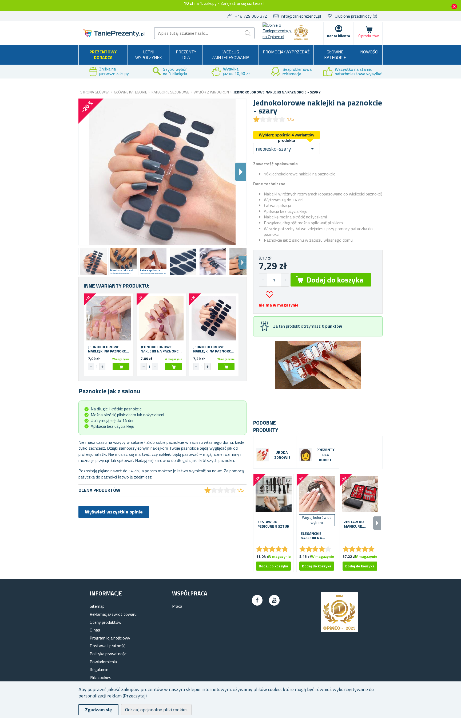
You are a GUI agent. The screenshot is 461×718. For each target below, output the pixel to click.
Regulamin (99, 669)
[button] (285, 280)
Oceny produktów (105, 622)
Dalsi (240, 172)
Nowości (369, 52)
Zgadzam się (98, 709)
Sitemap (97, 606)
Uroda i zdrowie (282, 455)
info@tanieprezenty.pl (301, 16)
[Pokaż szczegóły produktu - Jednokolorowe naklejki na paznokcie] (108, 318)
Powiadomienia (103, 661)
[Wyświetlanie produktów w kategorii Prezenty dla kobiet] (305, 454)
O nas (95, 630)
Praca (177, 606)
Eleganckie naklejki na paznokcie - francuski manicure (311, 535)
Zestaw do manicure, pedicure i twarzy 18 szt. (358, 524)
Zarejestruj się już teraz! (242, 3)
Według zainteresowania (230, 55)
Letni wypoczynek (148, 55)
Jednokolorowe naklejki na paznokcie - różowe (108, 349)
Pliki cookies (100, 677)
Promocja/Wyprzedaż (286, 52)
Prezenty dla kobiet (325, 454)
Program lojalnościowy (110, 638)
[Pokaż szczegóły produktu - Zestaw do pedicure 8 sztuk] (273, 494)
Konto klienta (338, 35)
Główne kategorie (335, 55)
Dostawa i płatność (107, 645)
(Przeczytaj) (135, 695)
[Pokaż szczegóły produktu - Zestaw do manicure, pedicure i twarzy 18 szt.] (360, 494)
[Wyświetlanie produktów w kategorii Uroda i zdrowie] (262, 454)
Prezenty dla (186, 55)
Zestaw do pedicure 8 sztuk (273, 524)
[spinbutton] (274, 280)
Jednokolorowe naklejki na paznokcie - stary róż (161, 349)
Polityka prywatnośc (108, 653)
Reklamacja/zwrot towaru (113, 614)
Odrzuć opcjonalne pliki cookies (156, 709)
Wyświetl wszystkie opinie (114, 511)
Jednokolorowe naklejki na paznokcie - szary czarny (213, 349)
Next (243, 262)
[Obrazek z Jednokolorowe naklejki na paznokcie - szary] (93, 261)
